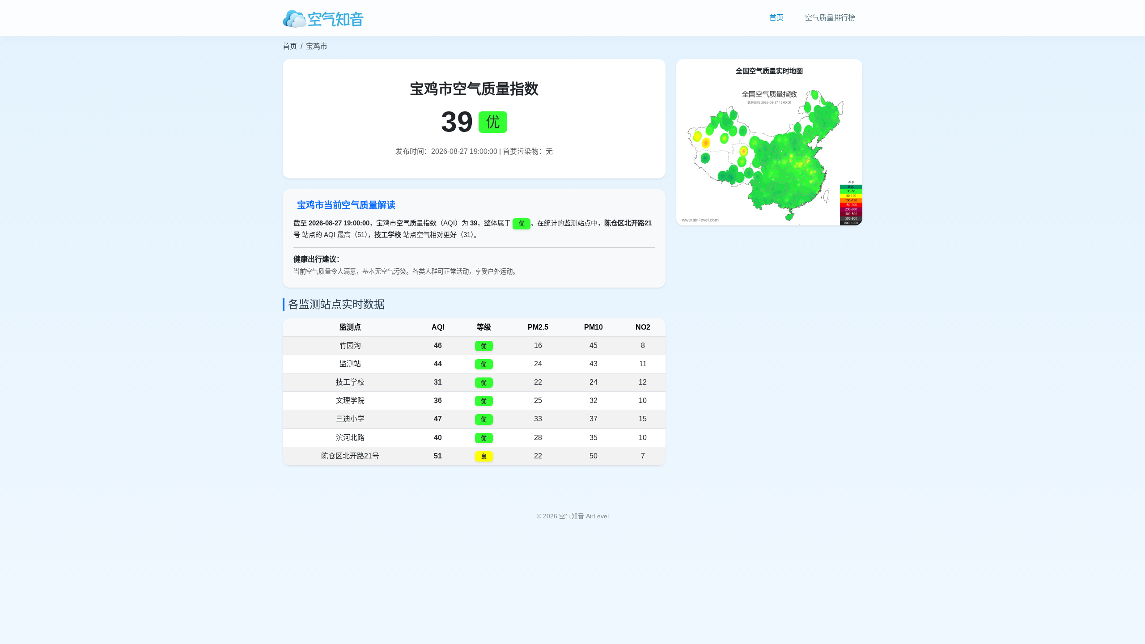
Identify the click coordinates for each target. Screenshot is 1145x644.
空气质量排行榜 (830, 17)
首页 (776, 17)
